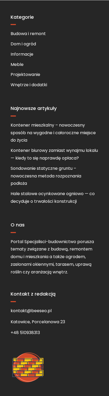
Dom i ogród (23, 44)
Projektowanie (25, 74)
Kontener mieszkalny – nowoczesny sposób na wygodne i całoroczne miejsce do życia (53, 132)
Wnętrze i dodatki (29, 85)
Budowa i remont (28, 34)
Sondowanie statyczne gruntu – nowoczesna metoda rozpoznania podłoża (46, 176)
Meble (17, 64)
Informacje (22, 54)
